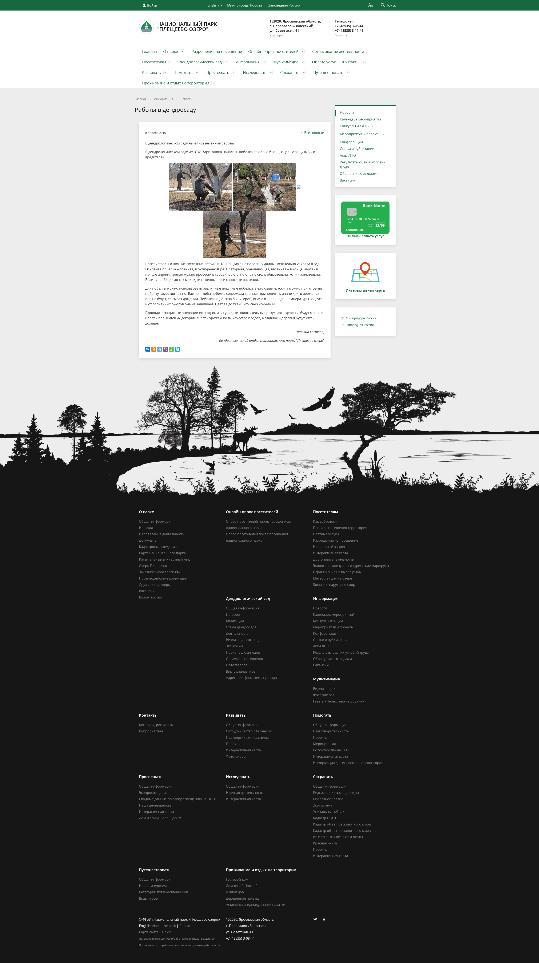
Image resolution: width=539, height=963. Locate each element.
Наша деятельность (155, 805)
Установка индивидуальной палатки (255, 904)
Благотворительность (331, 731)
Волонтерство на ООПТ (332, 750)
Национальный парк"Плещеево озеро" (187, 26)
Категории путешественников (163, 892)
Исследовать (255, 72)
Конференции (351, 142)
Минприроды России (244, 5)
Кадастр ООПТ (324, 818)
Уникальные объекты (330, 811)
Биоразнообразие (328, 799)
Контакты (350, 61)
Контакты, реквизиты (156, 725)
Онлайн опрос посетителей (273, 51)
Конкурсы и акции (355, 126)
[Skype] (177, 349)
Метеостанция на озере (332, 578)
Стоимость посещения (244, 658)
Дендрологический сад (201, 61)
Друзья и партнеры (155, 584)
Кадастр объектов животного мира (342, 824)
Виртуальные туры (241, 671)
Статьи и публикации (357, 148)
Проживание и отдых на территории (175, 82)
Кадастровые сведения (158, 546)
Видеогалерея (324, 688)
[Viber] (165, 349)
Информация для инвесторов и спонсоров (348, 762)
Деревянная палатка (243, 898)
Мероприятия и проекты (360, 134)
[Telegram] (159, 349)
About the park (164, 925)
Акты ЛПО (348, 155)
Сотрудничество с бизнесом (249, 731)
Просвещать (217, 72)
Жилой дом (235, 892)
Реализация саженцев (244, 639)
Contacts (186, 925)
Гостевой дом (237, 879)
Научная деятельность (244, 792)
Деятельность (237, 633)
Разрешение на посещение (217, 51)
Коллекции (235, 620)
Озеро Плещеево (153, 565)
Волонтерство (150, 597)
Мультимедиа (285, 61)
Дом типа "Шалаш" (241, 885)
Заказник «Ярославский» (159, 572)
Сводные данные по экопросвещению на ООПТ (178, 799)
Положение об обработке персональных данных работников (179, 945)
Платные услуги (326, 534)
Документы (148, 540)
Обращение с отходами (359, 173)
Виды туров (148, 898)
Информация (247, 61)
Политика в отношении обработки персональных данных (177, 938)
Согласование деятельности (338, 51)
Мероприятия (324, 743)
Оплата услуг (324, 61)
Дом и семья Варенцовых (160, 818)
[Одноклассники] (153, 349)
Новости (186, 99)
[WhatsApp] (171, 349)
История (146, 527)
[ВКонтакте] (147, 349)
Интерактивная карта (330, 553)
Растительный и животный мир (164, 559)
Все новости (314, 132)
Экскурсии (234, 646)
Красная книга (325, 843)
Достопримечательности (333, 559)
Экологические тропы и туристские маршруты (351, 565)
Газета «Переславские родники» (339, 701)
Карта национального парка (162, 553)
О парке (170, 51)
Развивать (151, 72)
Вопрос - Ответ (151, 731)
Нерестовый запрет (329, 546)
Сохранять (290, 72)
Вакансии (347, 180)
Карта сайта (148, 932)
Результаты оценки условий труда (363, 164)
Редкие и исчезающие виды (336, 792)
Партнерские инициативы (247, 737)
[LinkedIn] (324, 919)
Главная (149, 51)
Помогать (184, 72)
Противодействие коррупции (163, 578)
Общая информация (155, 521)
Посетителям (154, 61)
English (213, 5)
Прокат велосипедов (243, 652)
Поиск (167, 932)
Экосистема (322, 805)
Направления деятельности (161, 534)
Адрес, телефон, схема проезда (251, 677)
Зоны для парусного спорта (336, 584)
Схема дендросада (241, 627)
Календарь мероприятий (360, 119)
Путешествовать (328, 72)
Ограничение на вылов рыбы (337, 572)
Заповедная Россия (284, 5)
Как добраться (325, 521)
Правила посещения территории (340, 527)
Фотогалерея (236, 665)
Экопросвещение (153, 792)
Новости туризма (153, 885)
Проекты (233, 743)
